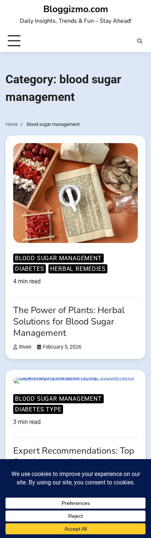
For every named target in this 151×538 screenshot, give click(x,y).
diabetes (29, 268)
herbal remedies (78, 268)
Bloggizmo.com (75, 9)
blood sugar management (58, 258)
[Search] (139, 41)
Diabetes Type (38, 409)
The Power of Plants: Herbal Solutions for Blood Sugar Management (69, 321)
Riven (25, 347)
